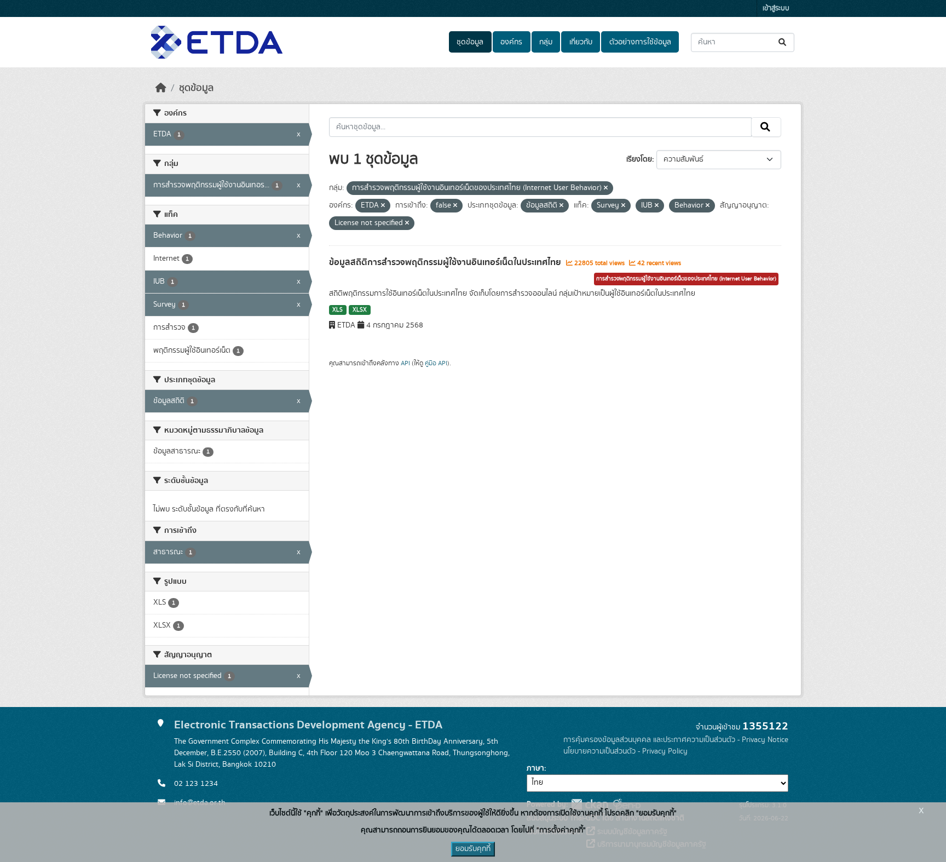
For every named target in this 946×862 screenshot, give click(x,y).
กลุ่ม (545, 42)
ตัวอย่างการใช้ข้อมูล (640, 42)
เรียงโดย (639, 159)
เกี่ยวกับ (580, 42)
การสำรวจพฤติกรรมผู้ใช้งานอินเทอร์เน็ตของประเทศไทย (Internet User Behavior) (686, 279)
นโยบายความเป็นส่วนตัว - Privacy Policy (625, 751)
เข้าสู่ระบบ (776, 8)
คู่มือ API (436, 363)
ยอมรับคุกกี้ (473, 848)
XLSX (360, 310)
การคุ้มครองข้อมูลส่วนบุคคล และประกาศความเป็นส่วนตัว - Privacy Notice (675, 739)
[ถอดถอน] (606, 188)
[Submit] (783, 42)
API (405, 363)
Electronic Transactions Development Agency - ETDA (308, 725)
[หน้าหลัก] (160, 88)
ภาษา (535, 768)
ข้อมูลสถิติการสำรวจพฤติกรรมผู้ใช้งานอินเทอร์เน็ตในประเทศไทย (446, 262)
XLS (337, 310)
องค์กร (511, 42)
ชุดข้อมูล (470, 42)
